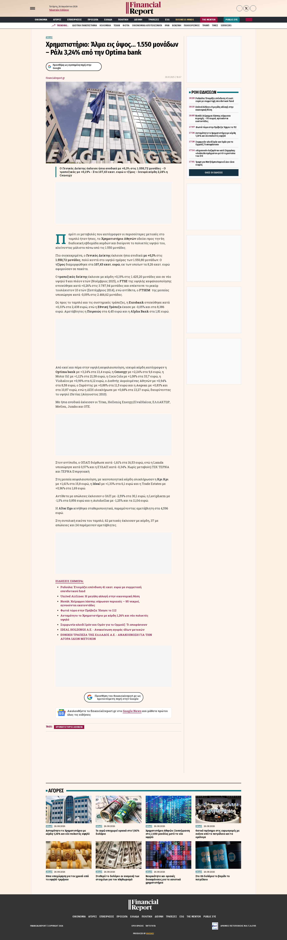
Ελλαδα (108, 19)
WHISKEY (150, 933)
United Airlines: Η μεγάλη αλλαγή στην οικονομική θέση (100, 596)
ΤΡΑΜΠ (205, 25)
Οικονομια (41, 19)
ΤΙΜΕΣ (215, 25)
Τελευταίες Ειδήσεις (59, 10)
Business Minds (185, 19)
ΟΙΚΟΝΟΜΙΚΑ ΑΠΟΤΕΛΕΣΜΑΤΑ (147, 25)
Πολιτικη (123, 19)
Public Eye (232, 19)
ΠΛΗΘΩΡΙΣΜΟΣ (192, 25)
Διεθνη (138, 19)
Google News (132, 711)
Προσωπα (93, 19)
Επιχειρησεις (74, 19)
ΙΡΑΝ (167, 25)
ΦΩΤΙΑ (126, 25)
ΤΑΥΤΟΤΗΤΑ (150, 926)
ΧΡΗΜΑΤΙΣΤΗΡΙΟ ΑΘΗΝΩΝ (69, 726)
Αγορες (57, 19)
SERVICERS (226, 25)
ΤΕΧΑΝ (117, 25)
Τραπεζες (153, 19)
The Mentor (209, 19)
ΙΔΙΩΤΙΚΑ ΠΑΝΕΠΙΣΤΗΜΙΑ (84, 25)
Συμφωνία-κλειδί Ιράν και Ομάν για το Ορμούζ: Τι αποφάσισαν (103, 625)
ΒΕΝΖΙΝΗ (176, 25)
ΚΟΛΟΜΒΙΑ (105, 25)
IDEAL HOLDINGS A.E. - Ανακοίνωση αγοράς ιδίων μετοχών (102, 629)
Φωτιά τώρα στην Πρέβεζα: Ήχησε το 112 (88, 610)
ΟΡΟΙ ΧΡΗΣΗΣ (137, 926)
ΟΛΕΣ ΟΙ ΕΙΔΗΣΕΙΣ (214, 172)
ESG (167, 19)
